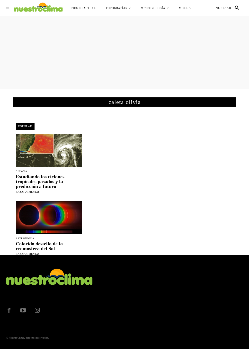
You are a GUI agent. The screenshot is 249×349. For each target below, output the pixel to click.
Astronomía (25, 238)
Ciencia (21, 171)
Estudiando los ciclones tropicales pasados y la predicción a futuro (40, 181)
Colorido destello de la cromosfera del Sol (39, 246)
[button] (237, 8)
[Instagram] (37, 311)
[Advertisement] (124, 52)
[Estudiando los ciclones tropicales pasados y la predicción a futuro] (49, 150)
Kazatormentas (28, 191)
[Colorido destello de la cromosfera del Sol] (49, 217)
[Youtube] (23, 311)
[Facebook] (9, 311)
